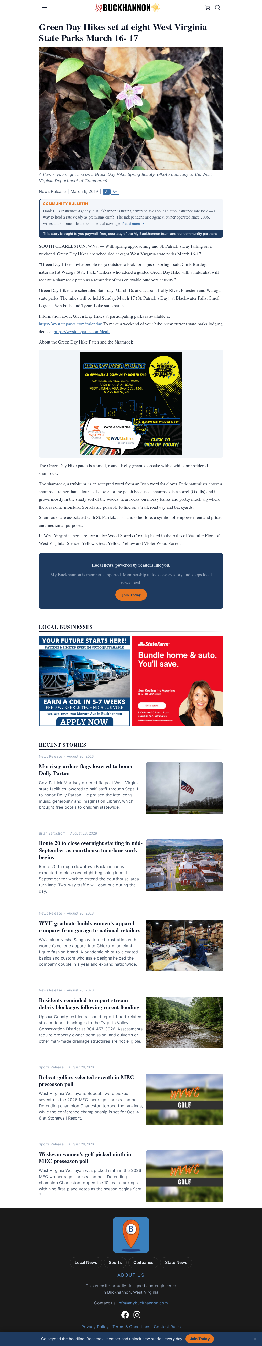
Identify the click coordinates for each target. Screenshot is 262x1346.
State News (176, 1262)
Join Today (200, 1339)
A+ (115, 192)
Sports (115, 1262)
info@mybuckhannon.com (143, 1302)
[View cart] (207, 7)
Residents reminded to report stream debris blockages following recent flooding (89, 1003)
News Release (50, 756)
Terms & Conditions (131, 1326)
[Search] (217, 7)
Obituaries (143, 1262)
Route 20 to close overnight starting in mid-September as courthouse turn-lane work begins (91, 850)
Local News (86, 1262)
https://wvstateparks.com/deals (82, 331)
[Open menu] (44, 7)
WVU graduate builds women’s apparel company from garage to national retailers (89, 926)
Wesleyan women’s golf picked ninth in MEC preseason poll (85, 1157)
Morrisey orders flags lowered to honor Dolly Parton (86, 769)
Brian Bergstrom (52, 833)
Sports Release (51, 1067)
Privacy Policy (95, 1326)
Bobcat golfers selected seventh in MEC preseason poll (86, 1080)
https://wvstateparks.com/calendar (70, 324)
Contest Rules (167, 1326)
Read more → (133, 224)
